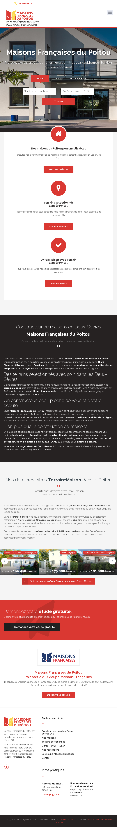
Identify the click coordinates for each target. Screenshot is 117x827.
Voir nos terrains (58, 226)
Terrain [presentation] (59, 78)
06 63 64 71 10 (25, 3)
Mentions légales (67, 819)
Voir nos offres (58, 283)
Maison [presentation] (40, 78)
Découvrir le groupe (58, 694)
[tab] (40, 78)
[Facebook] (6, 767)
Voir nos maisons (58, 169)
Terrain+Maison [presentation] (78, 78)
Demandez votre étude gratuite (34, 626)
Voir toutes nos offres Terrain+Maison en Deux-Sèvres (60, 581)
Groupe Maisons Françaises (69, 677)
